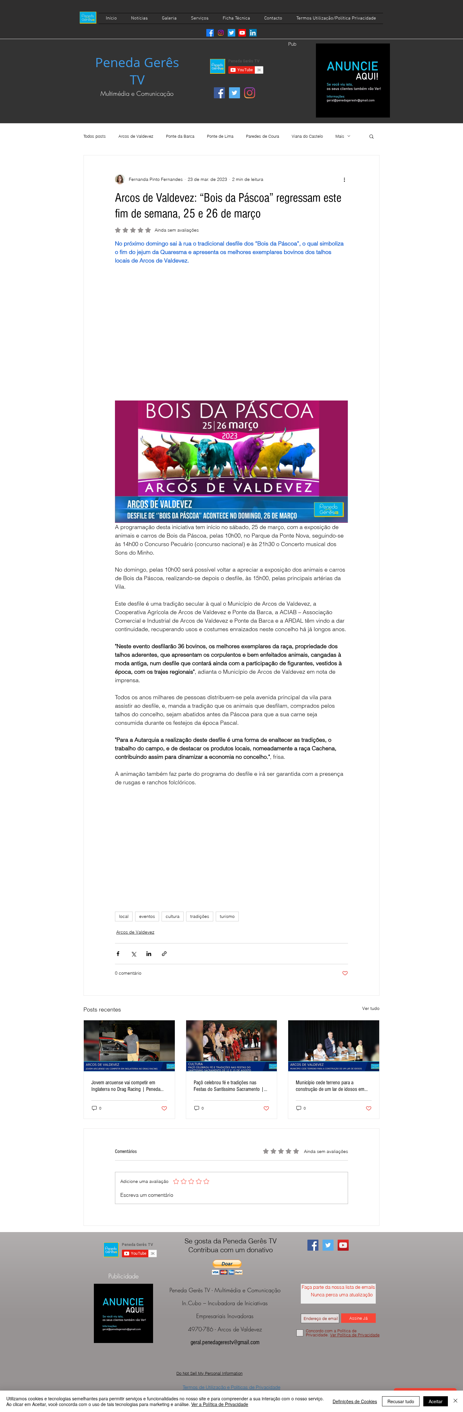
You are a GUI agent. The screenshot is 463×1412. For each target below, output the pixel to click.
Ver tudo (371, 1008)
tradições (199, 916)
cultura (173, 916)
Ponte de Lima (220, 136)
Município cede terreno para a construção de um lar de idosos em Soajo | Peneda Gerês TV (330, 1085)
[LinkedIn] (253, 33)
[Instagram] (221, 33)
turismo (227, 916)
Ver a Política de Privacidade (219, 1404)
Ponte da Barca (180, 136)
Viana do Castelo (307, 136)
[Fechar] (455, 1401)
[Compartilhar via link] (164, 954)
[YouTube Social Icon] (343, 1245)
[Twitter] (231, 33)
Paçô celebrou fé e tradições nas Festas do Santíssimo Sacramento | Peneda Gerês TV (229, 1085)
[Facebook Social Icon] (219, 92)
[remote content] (231, 328)
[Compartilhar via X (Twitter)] (133, 954)
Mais (339, 136)
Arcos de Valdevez (135, 136)
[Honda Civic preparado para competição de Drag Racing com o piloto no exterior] (129, 1045)
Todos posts (94, 136)
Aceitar (436, 1401)
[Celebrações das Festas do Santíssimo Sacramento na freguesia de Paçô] (231, 1045)
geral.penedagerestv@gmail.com (225, 1342)
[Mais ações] (344, 179)
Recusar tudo (400, 1401)
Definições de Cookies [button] (355, 1401)
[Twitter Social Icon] (234, 92)
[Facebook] (210, 33)
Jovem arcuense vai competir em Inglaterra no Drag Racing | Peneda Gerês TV (125, 1085)
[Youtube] (242, 33)
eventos (147, 916)
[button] (371, 136)
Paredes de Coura (262, 136)
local (124, 916)
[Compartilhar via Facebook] (118, 954)
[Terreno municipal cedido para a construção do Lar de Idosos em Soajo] (333, 1045)
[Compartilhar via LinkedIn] (149, 954)
